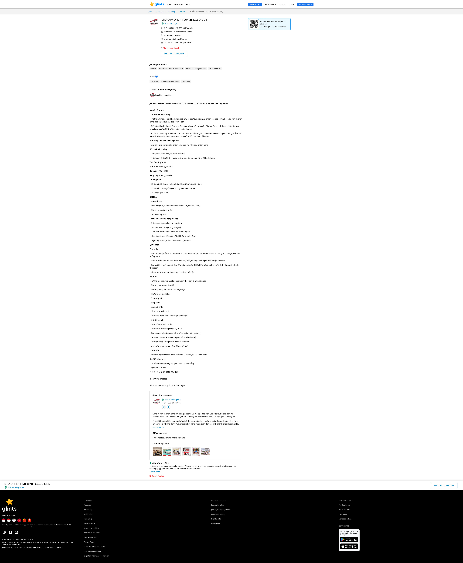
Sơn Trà (182, 11)
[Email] (16, 532)
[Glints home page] (157, 4)
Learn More (155, 471)
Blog (188, 4)
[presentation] (157, 4)
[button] (163, 23)
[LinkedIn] (10, 532)
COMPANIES (178, 4)
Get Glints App (255, 4)
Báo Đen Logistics (173, 23)
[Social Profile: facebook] (168, 407)
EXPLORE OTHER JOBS (174, 53)
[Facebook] (4, 532)
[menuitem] (270, 4)
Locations (160, 11)
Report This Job (158, 476)
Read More (157, 427)
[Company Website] (163, 407)
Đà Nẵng (171, 11)
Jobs (169, 4)
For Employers (304, 4)
